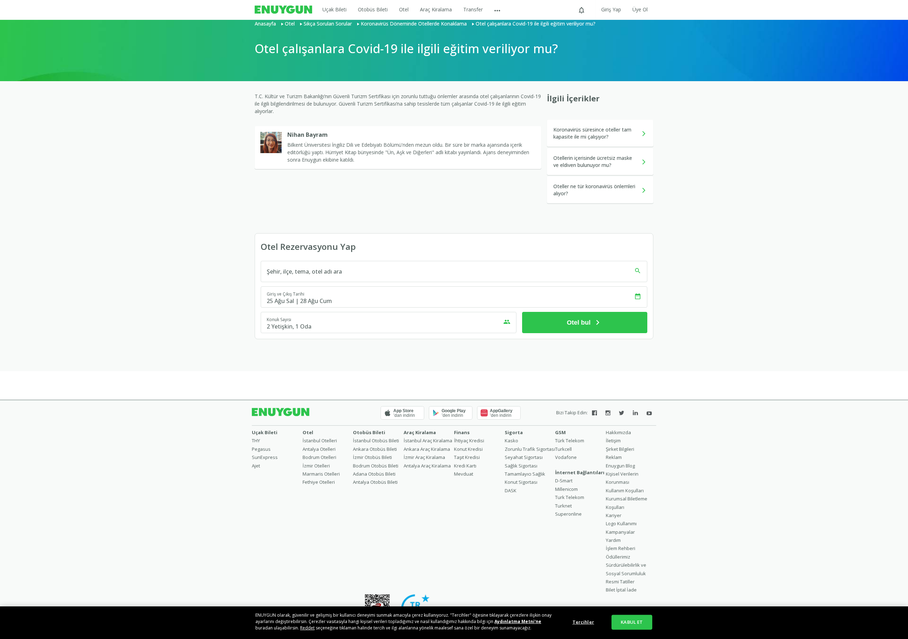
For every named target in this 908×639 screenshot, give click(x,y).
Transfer (473, 9)
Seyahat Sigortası (524, 457)
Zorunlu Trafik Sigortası (530, 449)
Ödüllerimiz (618, 557)
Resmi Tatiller (620, 581)
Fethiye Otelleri (319, 482)
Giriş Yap (611, 9)
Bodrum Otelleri (319, 457)
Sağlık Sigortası (521, 466)
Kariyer (613, 515)
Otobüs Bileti (373, 9)
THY (256, 440)
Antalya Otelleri (319, 449)
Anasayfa (265, 23)
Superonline (568, 514)
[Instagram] (608, 413)
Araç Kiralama (436, 9)
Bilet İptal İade (621, 590)
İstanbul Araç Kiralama (428, 440)
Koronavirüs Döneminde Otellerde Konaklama (414, 23)
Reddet (307, 628)
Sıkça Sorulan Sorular (328, 23)
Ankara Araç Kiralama (427, 449)
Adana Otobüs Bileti (374, 474)
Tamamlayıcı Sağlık (525, 474)
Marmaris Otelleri (321, 474)
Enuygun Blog (620, 466)
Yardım (613, 540)
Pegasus (261, 449)
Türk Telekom (569, 440)
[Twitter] (622, 413)
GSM (560, 432)
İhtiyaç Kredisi (469, 440)
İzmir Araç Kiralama (424, 457)
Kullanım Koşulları (625, 490)
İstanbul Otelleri (320, 440)
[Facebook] (594, 413)
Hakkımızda (618, 432)
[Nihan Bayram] (273, 142)
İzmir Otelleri (316, 466)
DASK (510, 490)
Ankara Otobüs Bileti (375, 449)
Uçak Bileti (334, 9)
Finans (462, 432)
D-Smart (563, 480)
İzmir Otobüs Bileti (372, 457)
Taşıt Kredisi (467, 457)
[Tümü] (497, 9)
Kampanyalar (620, 532)
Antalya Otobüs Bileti (375, 482)
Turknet (563, 506)
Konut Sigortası (521, 482)
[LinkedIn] (635, 413)
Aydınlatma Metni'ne (517, 621)
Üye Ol (640, 9)
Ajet (256, 466)
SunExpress (265, 457)
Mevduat (463, 474)
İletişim (613, 440)
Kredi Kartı (465, 466)
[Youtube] (649, 413)
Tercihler (583, 622)
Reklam (614, 457)
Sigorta (514, 432)
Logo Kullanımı (621, 523)
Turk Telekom (569, 497)
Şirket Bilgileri (620, 449)
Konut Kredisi (468, 449)
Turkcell (563, 449)
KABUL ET (632, 622)
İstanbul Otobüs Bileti (376, 440)
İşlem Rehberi (620, 548)
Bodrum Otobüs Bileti (375, 466)
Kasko (511, 440)
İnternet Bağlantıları (579, 472)
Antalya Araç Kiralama (427, 466)
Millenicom (566, 489)
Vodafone (566, 457)
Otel (404, 9)
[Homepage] (283, 10)
